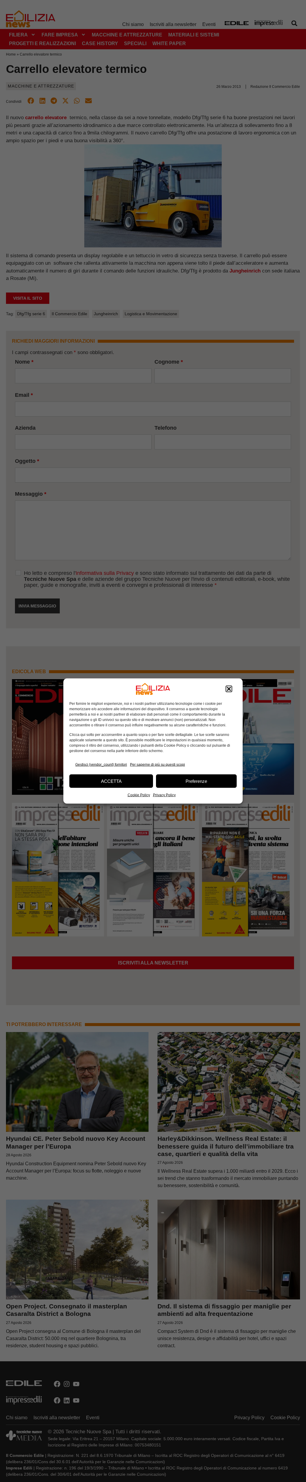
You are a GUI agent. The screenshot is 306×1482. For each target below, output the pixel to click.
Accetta (111, 780)
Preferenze (196, 780)
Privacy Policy (164, 795)
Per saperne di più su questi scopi (157, 764)
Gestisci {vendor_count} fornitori (101, 764)
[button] (229, 689)
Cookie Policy (139, 795)
